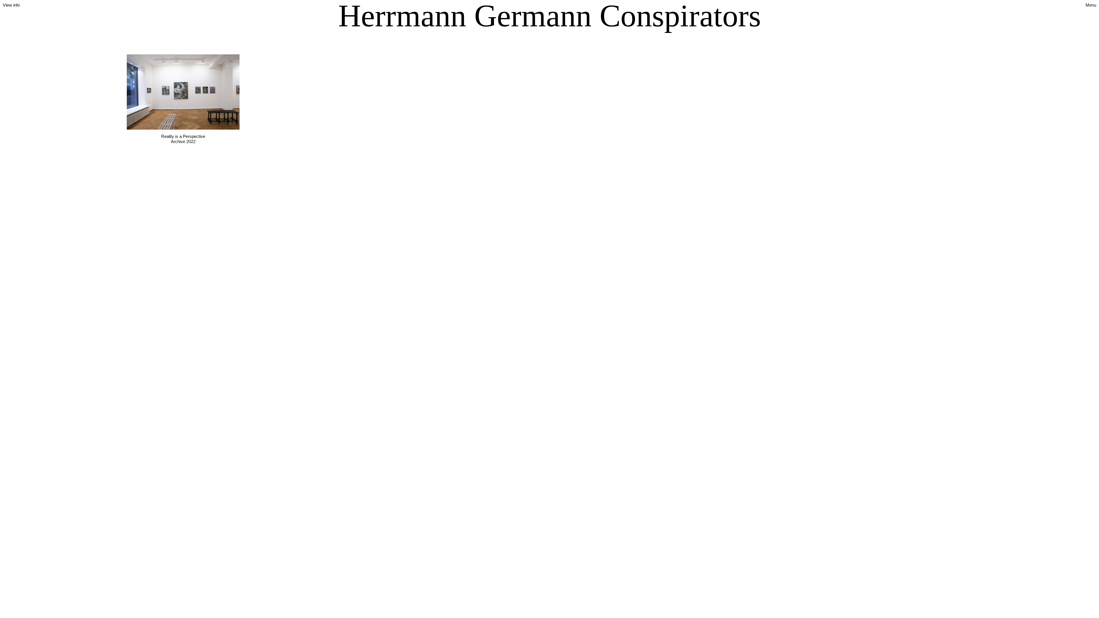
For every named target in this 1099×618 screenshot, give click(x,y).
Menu (1091, 5)
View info (11, 5)
